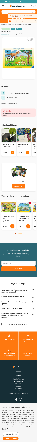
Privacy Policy (18, 381)
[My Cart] (34, 6)
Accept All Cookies (10, 438)
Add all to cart (18, 186)
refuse (18, 425)
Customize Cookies (10, 434)
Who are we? (18, 388)
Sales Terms (18, 384)
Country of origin (19, 391)
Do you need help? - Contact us (18, 393)
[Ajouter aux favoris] (31, 39)
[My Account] (31, 6)
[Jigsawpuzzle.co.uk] (17, 6)
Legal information (18, 379)
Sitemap (18, 386)
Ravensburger (5, 34)
